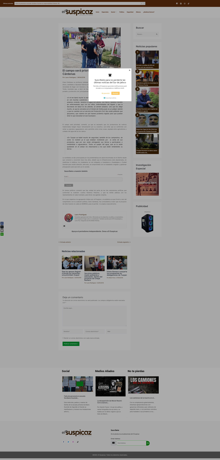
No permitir (106, 94)
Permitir (115, 94)
